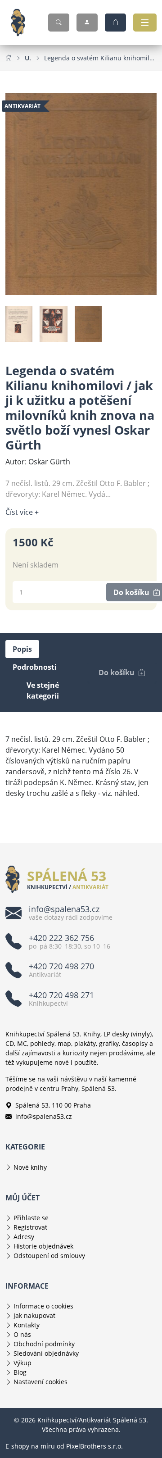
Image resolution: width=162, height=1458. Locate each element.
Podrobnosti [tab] (35, 667)
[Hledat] (58, 23)
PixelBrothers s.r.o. (94, 1446)
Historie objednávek (43, 1246)
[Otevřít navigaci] (145, 23)
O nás (22, 1334)
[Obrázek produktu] (81, 193)
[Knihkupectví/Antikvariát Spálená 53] (21, 22)
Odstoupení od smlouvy (49, 1255)
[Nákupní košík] (115, 23)
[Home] (8, 58)
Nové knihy (30, 1167)
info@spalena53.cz (43, 1116)
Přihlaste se (31, 1217)
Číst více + (22, 512)
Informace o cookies (43, 1306)
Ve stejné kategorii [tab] (43, 690)
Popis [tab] (22, 649)
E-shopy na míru (30, 1446)
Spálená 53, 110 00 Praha (53, 1105)
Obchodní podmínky (44, 1344)
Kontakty (27, 1325)
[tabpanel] (81, 766)
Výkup (23, 1362)
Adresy (24, 1236)
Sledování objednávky (46, 1353)
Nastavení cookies (41, 1381)
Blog (20, 1372)
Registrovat (30, 1227)
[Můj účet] (87, 23)
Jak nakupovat (34, 1315)
